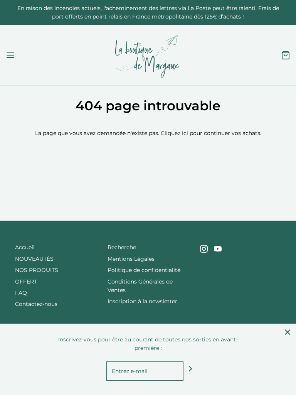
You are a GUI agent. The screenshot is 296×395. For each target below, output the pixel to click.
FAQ (21, 292)
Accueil (25, 247)
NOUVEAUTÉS (34, 258)
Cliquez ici (174, 133)
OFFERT (26, 281)
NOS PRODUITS (36, 270)
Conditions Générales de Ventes (140, 286)
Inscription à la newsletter (142, 301)
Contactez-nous (36, 303)
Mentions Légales (131, 258)
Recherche (122, 247)
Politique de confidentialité (144, 270)
